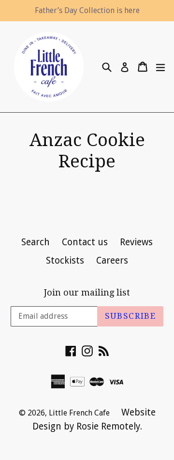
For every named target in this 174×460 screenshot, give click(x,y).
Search (35, 242)
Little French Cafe (80, 412)
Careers (112, 260)
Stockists (65, 260)
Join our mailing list (87, 292)
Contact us (85, 242)
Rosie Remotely (108, 426)
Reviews (136, 242)
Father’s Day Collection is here (87, 10)
